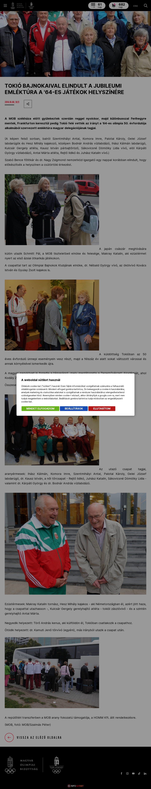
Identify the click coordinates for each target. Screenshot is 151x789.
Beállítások (74, 408)
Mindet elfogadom (40, 408)
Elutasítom (101, 408)
